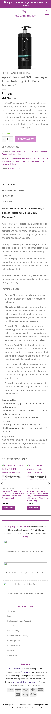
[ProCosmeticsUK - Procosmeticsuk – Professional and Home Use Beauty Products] (25, 13)
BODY (28, 151)
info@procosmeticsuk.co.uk (16, 533)
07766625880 (41, 533)
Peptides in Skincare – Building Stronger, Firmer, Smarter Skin (25, 573)
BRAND (5, 73)
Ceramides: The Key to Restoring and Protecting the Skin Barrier (25, 552)
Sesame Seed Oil (22, 161)
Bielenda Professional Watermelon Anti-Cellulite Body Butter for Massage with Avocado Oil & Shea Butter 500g (37, 496)
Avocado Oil (26, 158)
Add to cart (26, 139)
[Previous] (2, 489)
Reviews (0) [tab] (7, 196)
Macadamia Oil (8, 161)
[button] (3, 12)
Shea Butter (34, 161)
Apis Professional (21, 73)
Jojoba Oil (44, 158)
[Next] (48, 489)
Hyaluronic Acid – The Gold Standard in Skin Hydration (25, 593)
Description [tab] (8, 185)
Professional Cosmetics (11, 154)
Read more (8, 508)
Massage (43, 151)
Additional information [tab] (14, 190)
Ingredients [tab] (8, 202)
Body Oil (35, 158)
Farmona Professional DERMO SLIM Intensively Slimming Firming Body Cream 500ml (13, 494)
